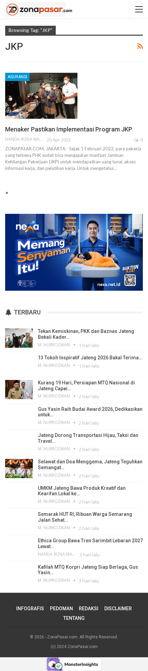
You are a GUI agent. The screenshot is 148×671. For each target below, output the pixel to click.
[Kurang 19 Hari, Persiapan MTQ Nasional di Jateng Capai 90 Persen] (19, 389)
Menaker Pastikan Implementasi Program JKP (68, 129)
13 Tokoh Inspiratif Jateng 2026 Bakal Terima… (90, 357)
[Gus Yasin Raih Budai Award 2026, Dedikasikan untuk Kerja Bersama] (19, 416)
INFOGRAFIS (30, 608)
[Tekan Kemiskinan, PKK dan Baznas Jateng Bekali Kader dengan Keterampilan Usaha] (19, 338)
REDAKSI (88, 608)
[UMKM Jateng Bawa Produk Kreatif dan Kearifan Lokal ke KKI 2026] (19, 495)
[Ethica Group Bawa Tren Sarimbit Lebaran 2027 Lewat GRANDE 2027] (19, 547)
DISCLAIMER (118, 608)
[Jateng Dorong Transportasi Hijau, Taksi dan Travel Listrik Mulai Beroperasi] (19, 442)
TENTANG (74, 618)
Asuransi (17, 76)
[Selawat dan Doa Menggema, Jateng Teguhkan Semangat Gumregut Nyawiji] (19, 468)
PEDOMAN (61, 608)
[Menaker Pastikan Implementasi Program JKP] (41, 96)
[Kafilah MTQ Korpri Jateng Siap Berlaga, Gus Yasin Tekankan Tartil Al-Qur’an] (19, 573)
